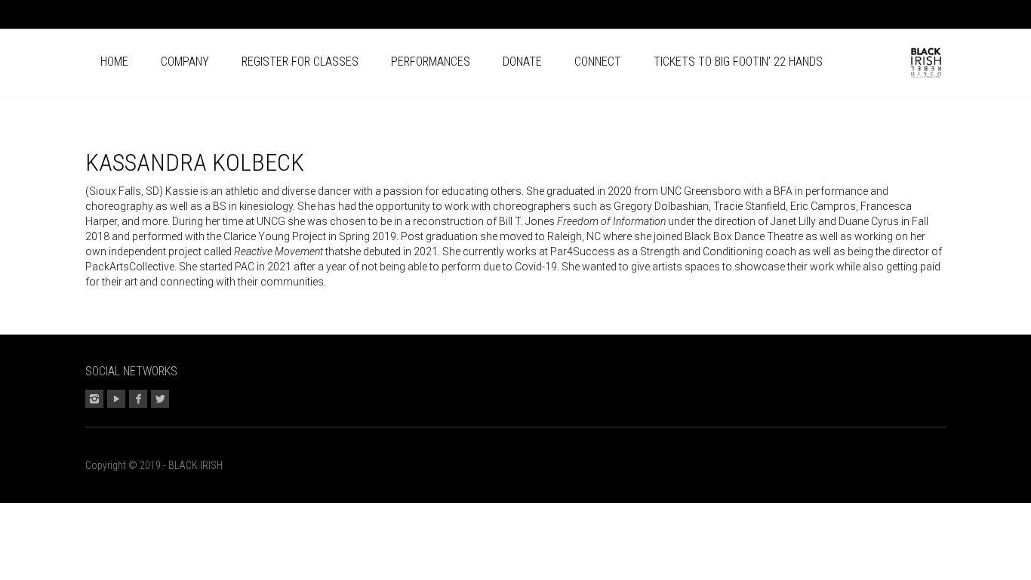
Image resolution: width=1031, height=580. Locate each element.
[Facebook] (912, 16)
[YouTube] (890, 16)
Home (114, 61)
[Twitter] (934, 16)
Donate (522, 61)
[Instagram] (868, 16)
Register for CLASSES (300, 61)
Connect (597, 61)
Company (185, 61)
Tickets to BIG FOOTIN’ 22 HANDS (738, 61)
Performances (430, 61)
